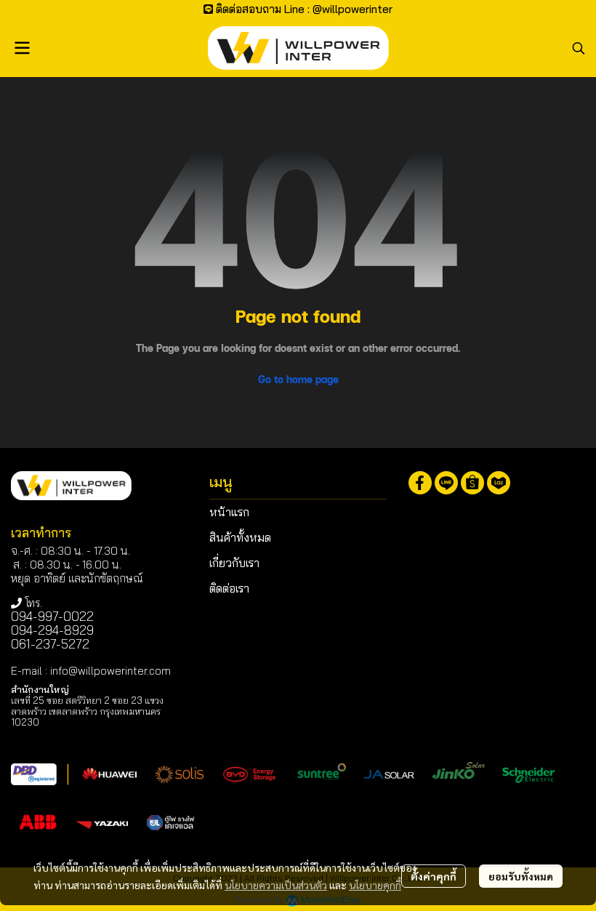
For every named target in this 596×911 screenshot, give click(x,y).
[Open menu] (21, 48)
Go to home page (298, 379)
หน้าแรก (229, 512)
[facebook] (420, 482)
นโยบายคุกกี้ (375, 884)
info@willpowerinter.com (110, 671)
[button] (578, 48)
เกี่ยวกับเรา (234, 562)
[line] (446, 482)
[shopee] (472, 482)
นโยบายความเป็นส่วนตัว (276, 884)
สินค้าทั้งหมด (240, 537)
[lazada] (498, 482)
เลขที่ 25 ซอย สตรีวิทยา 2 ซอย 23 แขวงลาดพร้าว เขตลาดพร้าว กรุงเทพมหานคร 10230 (87, 711)
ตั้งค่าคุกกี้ (433, 876)
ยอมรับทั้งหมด (520, 876)
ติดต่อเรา (229, 588)
